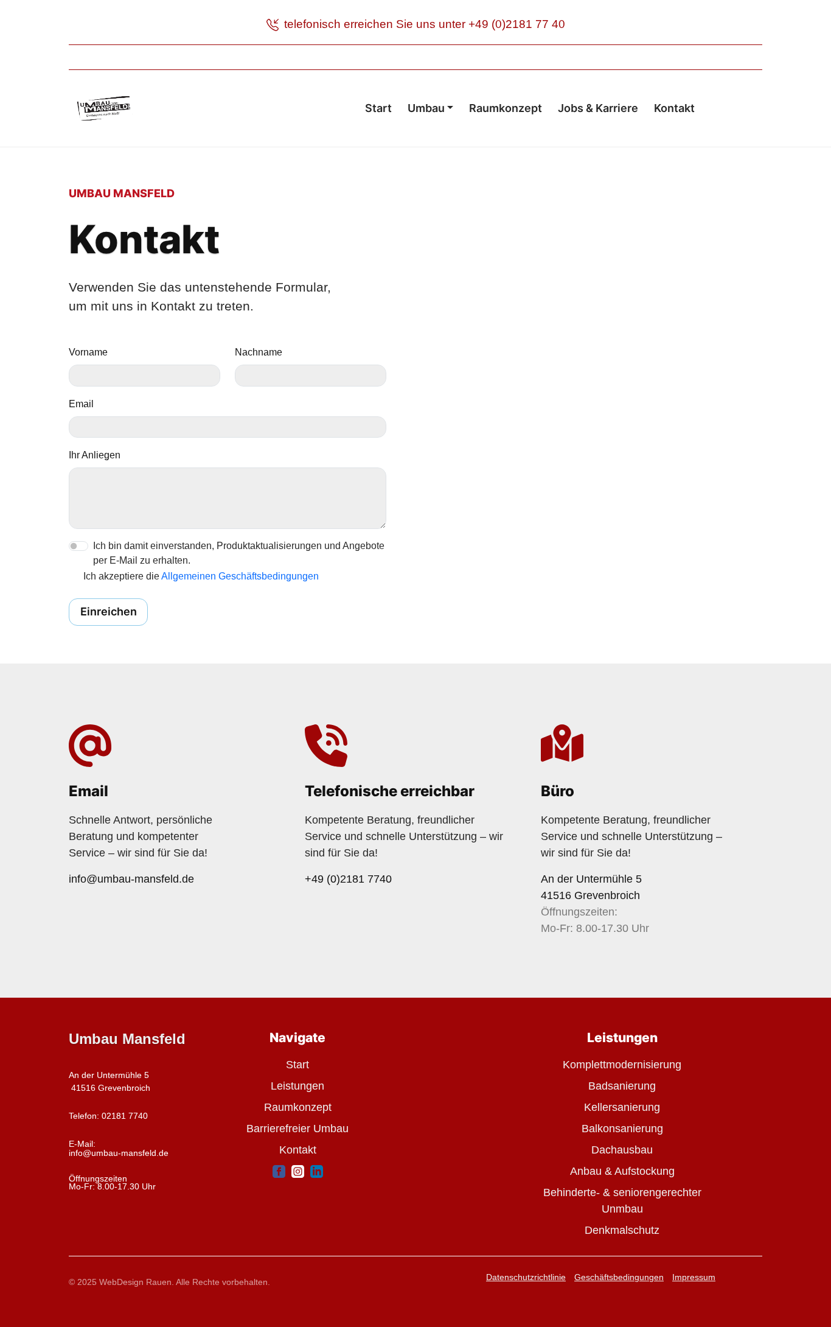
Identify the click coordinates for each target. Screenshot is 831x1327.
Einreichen (108, 611)
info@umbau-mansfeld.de (131, 879)
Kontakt (674, 108)
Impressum (693, 1277)
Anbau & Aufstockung (622, 1171)
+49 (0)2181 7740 (348, 879)
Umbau (426, 108)
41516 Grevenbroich (590, 895)
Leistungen (297, 1086)
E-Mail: (82, 1144)
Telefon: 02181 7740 (109, 1116)
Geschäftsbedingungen (619, 1277)
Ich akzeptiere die (201, 576)
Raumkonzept (505, 108)
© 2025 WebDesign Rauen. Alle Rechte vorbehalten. (169, 1282)
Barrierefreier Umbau (297, 1128)
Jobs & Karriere (598, 108)
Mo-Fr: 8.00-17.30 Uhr (112, 1186)
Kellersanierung (622, 1107)
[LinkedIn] (316, 1171)
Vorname (88, 352)
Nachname (258, 352)
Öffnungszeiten (99, 1178)
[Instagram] (297, 1171)
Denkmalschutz (622, 1230)
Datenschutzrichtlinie (526, 1277)
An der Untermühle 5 (591, 879)
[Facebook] (278, 1171)
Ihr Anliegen (94, 455)
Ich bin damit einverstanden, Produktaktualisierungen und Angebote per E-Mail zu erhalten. (238, 553)
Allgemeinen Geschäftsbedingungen (240, 576)
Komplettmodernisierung (622, 1065)
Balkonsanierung (622, 1128)
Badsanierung (622, 1086)
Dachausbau (622, 1150)
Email (81, 404)
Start (378, 108)
